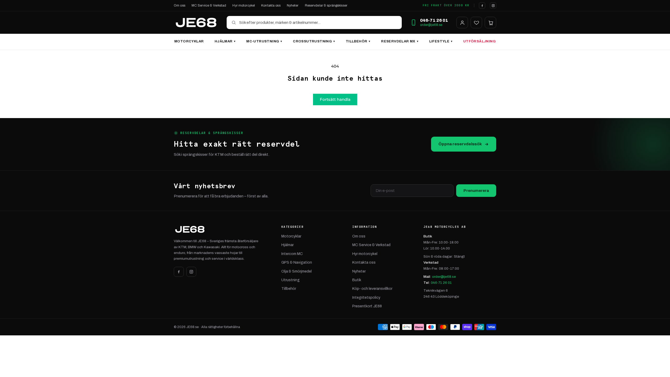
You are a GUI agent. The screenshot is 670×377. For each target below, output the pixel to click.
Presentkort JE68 (367, 306)
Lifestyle (441, 41)
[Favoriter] (476, 22)
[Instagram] (493, 5)
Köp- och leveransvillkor (372, 289)
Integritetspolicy (366, 298)
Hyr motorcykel (243, 5)
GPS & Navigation (296, 262)
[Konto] (462, 22)
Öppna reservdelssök (460, 144)
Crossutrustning (314, 41)
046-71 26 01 (441, 283)
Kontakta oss (271, 5)
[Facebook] (482, 5)
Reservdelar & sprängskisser (326, 5)
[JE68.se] (196, 22)
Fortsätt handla (335, 99)
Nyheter (293, 5)
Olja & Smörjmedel (296, 271)
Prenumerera (476, 190)
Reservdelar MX (399, 41)
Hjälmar (225, 41)
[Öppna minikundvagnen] (490, 22)
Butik (356, 280)
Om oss (179, 5)
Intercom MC (292, 254)
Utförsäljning (479, 41)
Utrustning (290, 280)
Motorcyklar (189, 41)
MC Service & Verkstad (209, 5)
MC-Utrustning (264, 41)
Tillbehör (358, 41)
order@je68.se (431, 25)
